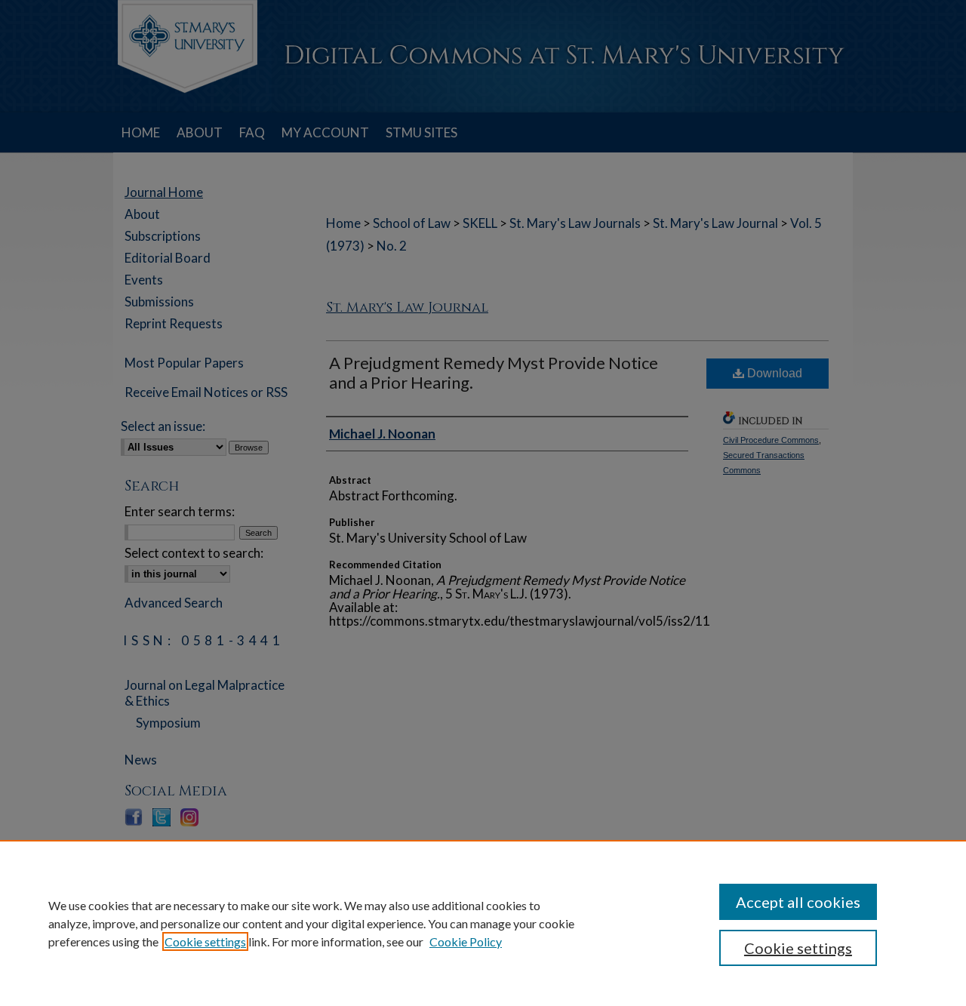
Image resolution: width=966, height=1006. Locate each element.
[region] (483, 923)
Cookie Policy (465, 941)
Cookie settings (205, 941)
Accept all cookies (798, 902)
